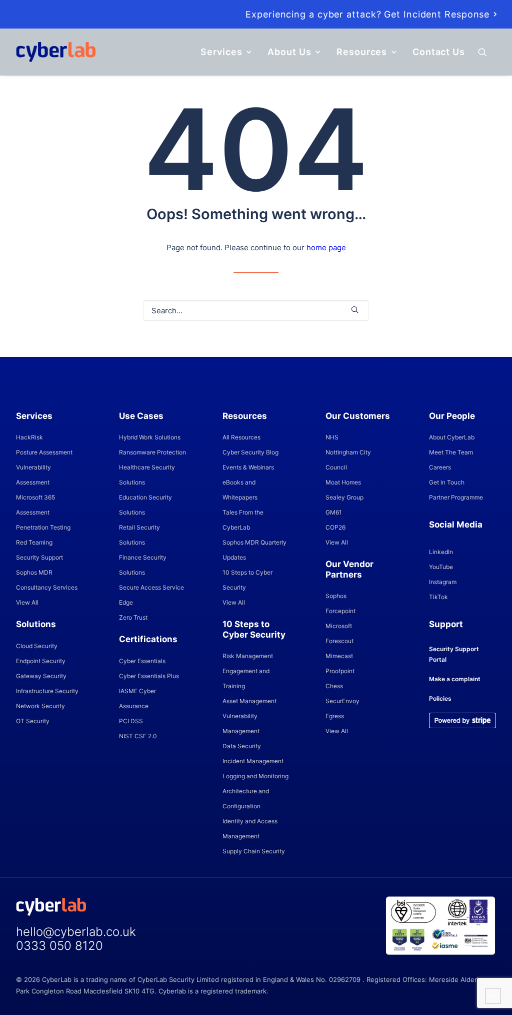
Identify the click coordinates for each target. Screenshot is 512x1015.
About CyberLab (451, 437)
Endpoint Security (41, 661)
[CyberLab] (56, 52)
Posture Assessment (44, 452)
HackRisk (29, 437)
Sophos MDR (34, 572)
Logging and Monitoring (255, 776)
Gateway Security (41, 676)
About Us (289, 52)
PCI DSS (131, 721)
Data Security (241, 746)
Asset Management (249, 701)
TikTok (438, 597)
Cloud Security (37, 646)
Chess (334, 686)
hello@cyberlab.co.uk (76, 931)
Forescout (340, 641)
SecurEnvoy (343, 701)
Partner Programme (456, 497)
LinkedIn (441, 552)
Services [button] (221, 52)
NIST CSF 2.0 (138, 736)
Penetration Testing (43, 527)
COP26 (336, 527)
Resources (361, 52)
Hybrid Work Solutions (149, 437)
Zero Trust (133, 617)
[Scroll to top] (493, 995)
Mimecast (339, 656)
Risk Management (247, 656)
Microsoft (339, 626)
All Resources (241, 437)
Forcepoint (341, 611)
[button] (487, 52)
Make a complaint (454, 679)
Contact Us (438, 52)
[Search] (256, 310)
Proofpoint (340, 671)
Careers (440, 467)
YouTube (441, 567)
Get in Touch (446, 482)
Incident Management (253, 761)
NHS (332, 437)
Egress (335, 716)
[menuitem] (371, 14)
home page (326, 247)
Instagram (442, 582)
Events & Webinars (248, 467)
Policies (440, 698)
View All (27, 602)
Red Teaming (34, 542)
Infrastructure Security (47, 691)
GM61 (334, 512)
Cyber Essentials (142, 661)
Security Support (39, 557)
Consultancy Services (47, 587)
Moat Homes (343, 482)
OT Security (33, 721)
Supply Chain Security (253, 851)
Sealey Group (345, 497)
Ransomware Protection (152, 452)
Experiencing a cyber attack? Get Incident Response (368, 14)
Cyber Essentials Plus (149, 676)
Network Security (40, 706)
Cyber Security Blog (250, 452)
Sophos (336, 596)
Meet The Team (451, 452)
